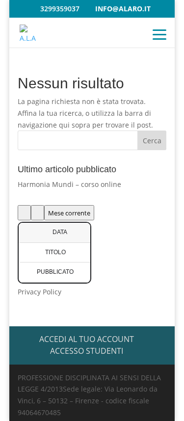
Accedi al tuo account (86, 339)
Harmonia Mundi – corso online (69, 184)
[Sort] (37, 212)
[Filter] (24, 212)
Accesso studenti (86, 350)
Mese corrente (69, 213)
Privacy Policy (39, 291)
